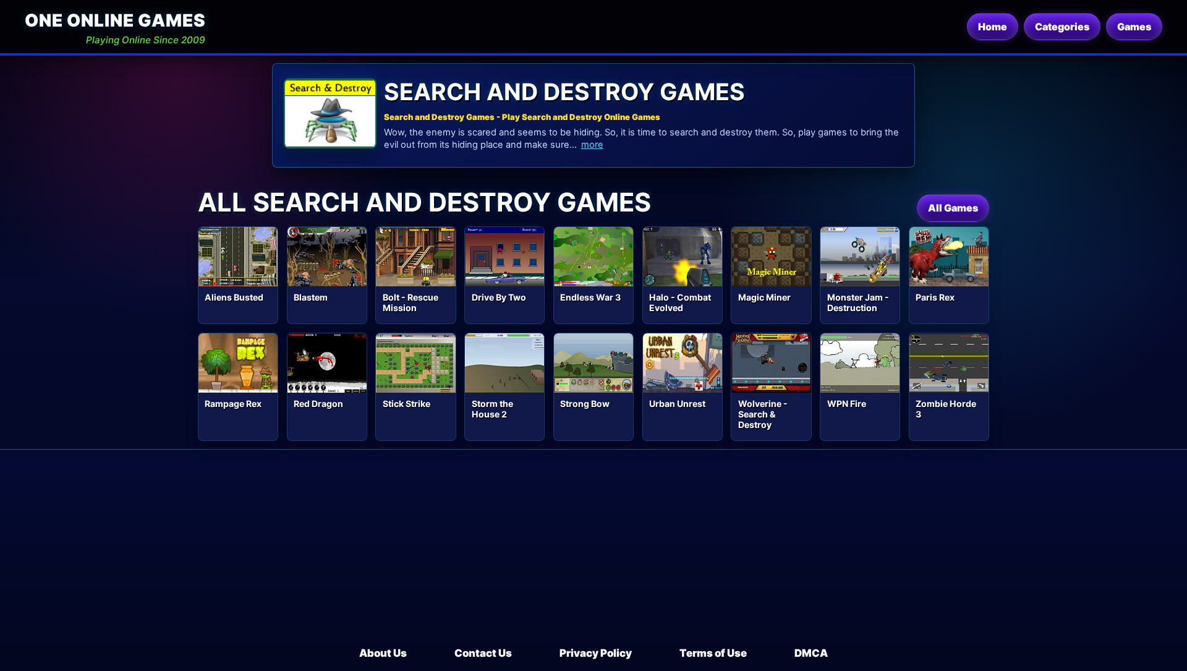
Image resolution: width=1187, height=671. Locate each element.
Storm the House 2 (492, 408)
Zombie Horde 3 (946, 408)
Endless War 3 (590, 297)
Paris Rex (935, 297)
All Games (953, 208)
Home (992, 26)
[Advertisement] (593, 552)
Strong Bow (585, 403)
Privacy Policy (595, 653)
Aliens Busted (234, 297)
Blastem (311, 297)
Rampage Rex (233, 403)
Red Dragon (318, 403)
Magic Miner (764, 297)
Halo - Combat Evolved (680, 302)
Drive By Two (499, 297)
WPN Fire (846, 403)
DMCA (811, 653)
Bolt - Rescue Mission (410, 302)
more (592, 144)
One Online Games (115, 20)
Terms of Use (713, 653)
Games (1134, 26)
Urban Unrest (677, 403)
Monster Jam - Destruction (858, 302)
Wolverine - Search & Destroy (763, 414)
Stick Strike (406, 403)
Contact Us (483, 653)
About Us (383, 653)
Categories (1062, 26)
